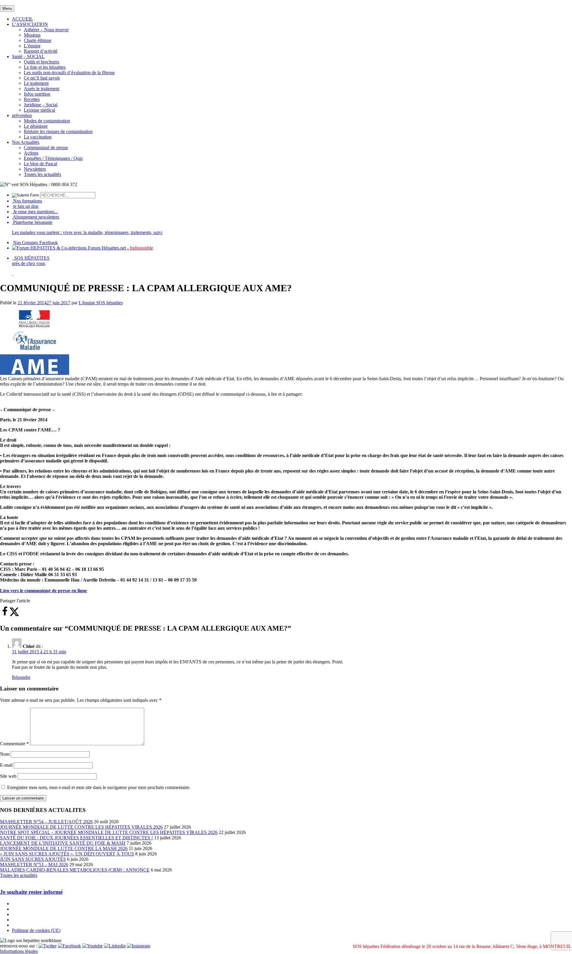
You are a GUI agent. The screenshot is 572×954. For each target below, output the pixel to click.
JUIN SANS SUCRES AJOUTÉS (33, 859)
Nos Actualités (25, 142)
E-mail (6, 765)
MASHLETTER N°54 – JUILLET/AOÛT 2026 (46, 821)
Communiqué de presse (46, 147)
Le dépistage (36, 126)
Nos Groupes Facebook (35, 242)
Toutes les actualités (42, 174)
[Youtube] (92, 945)
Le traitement (36, 83)
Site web (8, 776)
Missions (32, 35)
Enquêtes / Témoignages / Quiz (53, 158)
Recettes (32, 99)
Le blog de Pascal (40, 163)
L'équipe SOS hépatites (101, 302)
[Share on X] (14, 614)
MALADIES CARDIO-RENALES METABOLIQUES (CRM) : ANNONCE (75, 869)
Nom (5, 754)
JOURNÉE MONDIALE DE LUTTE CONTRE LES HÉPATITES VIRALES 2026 (81, 827)
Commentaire (14, 743)
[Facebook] (69, 945)
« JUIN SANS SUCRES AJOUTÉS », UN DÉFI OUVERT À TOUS (67, 853)
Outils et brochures (41, 61)
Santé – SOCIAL (28, 56)
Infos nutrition (37, 93)
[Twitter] (47, 945)
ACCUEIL (22, 18)
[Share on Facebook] (5, 614)
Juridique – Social (40, 104)
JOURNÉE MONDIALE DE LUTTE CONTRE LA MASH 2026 (64, 848)
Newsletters (35, 169)
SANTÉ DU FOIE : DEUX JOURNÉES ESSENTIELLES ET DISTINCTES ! (76, 837)
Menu (7, 8)
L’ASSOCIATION (30, 24)
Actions (31, 152)
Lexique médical (39, 110)
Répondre (21, 677)
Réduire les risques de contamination (58, 131)
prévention (22, 115)
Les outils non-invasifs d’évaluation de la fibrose (69, 72)
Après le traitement (41, 88)
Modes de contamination (47, 120)
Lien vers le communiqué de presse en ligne (43, 590)
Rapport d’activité (40, 51)
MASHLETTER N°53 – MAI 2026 (34, 864)
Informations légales (19, 951)
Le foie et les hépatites (45, 67)
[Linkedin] (115, 945)
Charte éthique (37, 40)
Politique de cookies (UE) (36, 930)
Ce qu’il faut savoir (42, 77)
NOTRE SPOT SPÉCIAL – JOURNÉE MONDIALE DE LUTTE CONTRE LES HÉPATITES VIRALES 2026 (108, 832)
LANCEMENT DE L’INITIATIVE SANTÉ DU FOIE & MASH (62, 843)
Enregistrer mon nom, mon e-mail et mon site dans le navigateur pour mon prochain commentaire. (98, 787)
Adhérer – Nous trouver (46, 29)
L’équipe (32, 45)
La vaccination (38, 136)
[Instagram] (138, 945)
